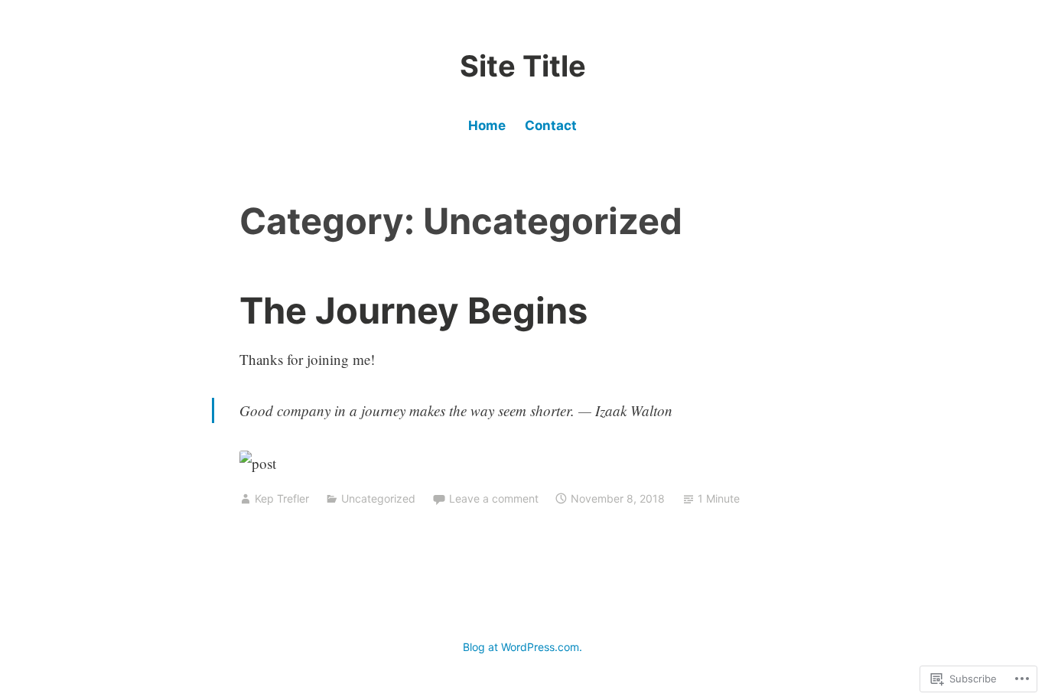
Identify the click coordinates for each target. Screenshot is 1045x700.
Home (487, 125)
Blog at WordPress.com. (522, 646)
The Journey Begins (413, 310)
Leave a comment (494, 498)
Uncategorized (378, 498)
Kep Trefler (282, 498)
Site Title (523, 65)
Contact (551, 125)
